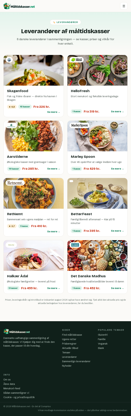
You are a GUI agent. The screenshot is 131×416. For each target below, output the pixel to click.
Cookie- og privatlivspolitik (19, 397)
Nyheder (66, 365)
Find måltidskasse (72, 334)
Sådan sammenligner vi (16, 392)
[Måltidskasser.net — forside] (19, 6)
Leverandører (69, 356)
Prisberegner (69, 343)
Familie (102, 339)
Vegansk (103, 343)
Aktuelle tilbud (70, 348)
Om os (7, 379)
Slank (101, 348)
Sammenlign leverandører (76, 361)
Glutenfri (103, 334)
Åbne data (9, 384)
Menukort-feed (11, 388)
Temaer (66, 352)
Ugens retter (69, 339)
